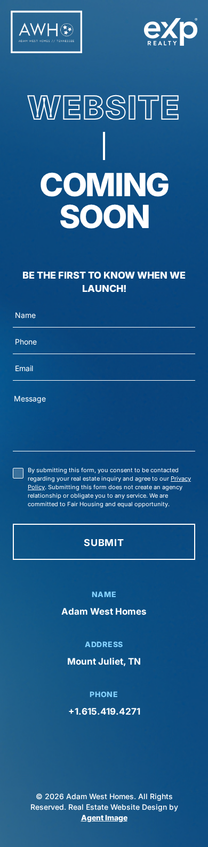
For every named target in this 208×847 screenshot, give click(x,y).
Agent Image (104, 817)
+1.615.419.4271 (104, 711)
